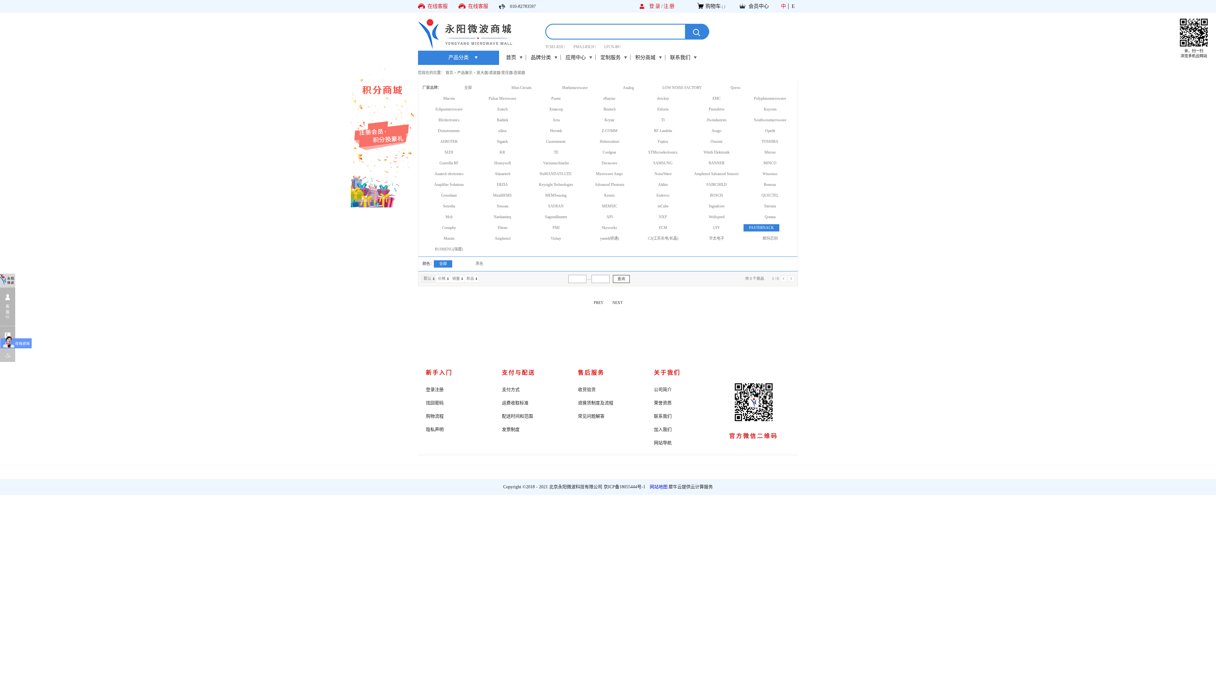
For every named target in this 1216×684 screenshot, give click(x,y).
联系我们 (663, 416)
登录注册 (435, 389)
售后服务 (591, 373)
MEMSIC (609, 206)
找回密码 (435, 403)
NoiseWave (663, 174)
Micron (770, 152)
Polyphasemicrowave (770, 98)
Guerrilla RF (449, 163)
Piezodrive (717, 109)
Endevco (662, 195)
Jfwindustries (716, 120)
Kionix (609, 195)
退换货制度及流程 (595, 403)
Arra (556, 120)
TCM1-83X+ (555, 47)
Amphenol (502, 238)
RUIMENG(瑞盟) (449, 249)
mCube (663, 206)
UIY (716, 227)
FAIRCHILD (716, 184)
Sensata (502, 206)
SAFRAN (556, 206)
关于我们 (667, 373)
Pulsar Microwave (502, 98)
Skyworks (609, 227)
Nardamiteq (502, 217)
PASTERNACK (761, 227)
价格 (442, 278)
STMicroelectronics (663, 152)
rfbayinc (609, 98)
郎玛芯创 (770, 238)
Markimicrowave (575, 88)
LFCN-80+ (612, 47)
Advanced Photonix (609, 184)
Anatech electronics (449, 174)
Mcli (449, 217)
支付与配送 (518, 373)
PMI (556, 227)
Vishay (556, 238)
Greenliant (449, 195)
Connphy (449, 227)
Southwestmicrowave (770, 120)
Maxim (449, 238)
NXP (663, 217)
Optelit (770, 131)
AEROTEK (449, 141)
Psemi (555, 98)
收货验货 (587, 389)
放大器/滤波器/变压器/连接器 (501, 73)
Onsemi (716, 141)
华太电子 (716, 238)
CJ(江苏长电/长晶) (663, 238)
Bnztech (610, 109)
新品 (470, 278)
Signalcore (717, 206)
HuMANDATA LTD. (556, 174)
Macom (449, 98)
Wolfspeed (717, 217)
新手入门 (439, 373)
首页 (511, 57)
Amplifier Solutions (449, 184)
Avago (716, 131)
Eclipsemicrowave (449, 109)
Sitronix (770, 206)
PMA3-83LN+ (584, 47)
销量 (456, 278)
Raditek (502, 120)
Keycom (770, 109)
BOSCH (716, 195)
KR (502, 152)
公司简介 (663, 389)
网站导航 (663, 442)
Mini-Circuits (521, 88)
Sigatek (502, 141)
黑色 (479, 264)
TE (556, 152)
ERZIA (502, 184)
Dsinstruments (449, 131)
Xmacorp (556, 109)
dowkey (663, 98)
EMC (716, 98)
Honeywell (502, 163)
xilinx (502, 131)
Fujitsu (663, 141)
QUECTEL (770, 195)
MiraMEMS (502, 195)
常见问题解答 (591, 416)
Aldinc (663, 184)
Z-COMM (610, 131)
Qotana (770, 217)
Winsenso (770, 174)
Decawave (609, 163)
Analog (628, 88)
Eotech (502, 109)
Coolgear (609, 152)
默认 (427, 278)
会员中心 (759, 6)
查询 (621, 279)
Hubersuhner (609, 141)
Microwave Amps (609, 174)
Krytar (609, 120)
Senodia (449, 206)
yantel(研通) (609, 238)
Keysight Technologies (556, 184)
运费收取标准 (515, 403)
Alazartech (502, 174)
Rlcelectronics (449, 120)
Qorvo (735, 88)
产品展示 (464, 73)
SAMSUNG (663, 163)
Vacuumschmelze (556, 163)
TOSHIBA (770, 141)
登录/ (656, 6)
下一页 (791, 279)
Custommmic (556, 141)
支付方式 (511, 389)
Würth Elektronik (717, 152)
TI (663, 120)
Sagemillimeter (556, 217)
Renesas (770, 184)
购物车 (713, 6)
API (609, 217)
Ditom (502, 227)
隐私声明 (435, 429)
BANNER (717, 163)
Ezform (662, 109)
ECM (663, 227)
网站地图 (657, 486)
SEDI (449, 152)
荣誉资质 (663, 403)
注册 (669, 6)
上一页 (783, 279)
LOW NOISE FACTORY (682, 88)
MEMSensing (556, 195)
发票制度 (511, 429)
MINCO (769, 163)
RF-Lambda (663, 131)
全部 (468, 88)
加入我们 (663, 429)
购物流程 (435, 416)
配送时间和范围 (517, 416)
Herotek (556, 131)
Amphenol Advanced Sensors (716, 174)
